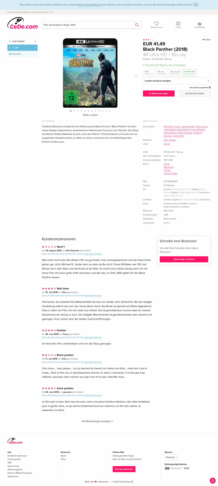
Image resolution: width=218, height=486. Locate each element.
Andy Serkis (178, 136)
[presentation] (136, 76)
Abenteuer (168, 167)
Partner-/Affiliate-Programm (20, 473)
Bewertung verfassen (184, 259)
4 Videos (94, 115)
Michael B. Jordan (172, 127)
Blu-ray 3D (175, 73)
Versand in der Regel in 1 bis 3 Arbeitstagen (165, 65)
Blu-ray (161, 73)
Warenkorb (200, 27)
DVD (149, 73)
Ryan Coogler (170, 140)
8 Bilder (86, 115)
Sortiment (18, 41)
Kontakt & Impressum (17, 456)
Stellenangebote (15, 469)
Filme (15, 47)
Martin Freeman (185, 133)
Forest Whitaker (198, 130)
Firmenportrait (14, 459)
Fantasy (167, 170)
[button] (71, 110)
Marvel (167, 144)
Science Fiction (171, 173)
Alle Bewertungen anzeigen (97, 421)
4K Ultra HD (189, 73)
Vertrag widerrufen (124, 469)
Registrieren (13, 476)
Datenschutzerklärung (89, 4)
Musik (63, 456)
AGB (10, 462)
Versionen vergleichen (199, 87)
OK (195, 4)
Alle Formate (15, 54)
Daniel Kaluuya (170, 133)
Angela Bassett (183, 130)
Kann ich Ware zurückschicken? (127, 459)
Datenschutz (13, 466)
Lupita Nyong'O (188, 127)
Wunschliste (157, 27)
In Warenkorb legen (158, 93)
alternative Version (93, 254)
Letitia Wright (169, 130)
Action (167, 164)
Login (178, 27)
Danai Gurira (201, 127)
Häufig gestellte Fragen (123, 456)
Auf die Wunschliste (195, 93)
